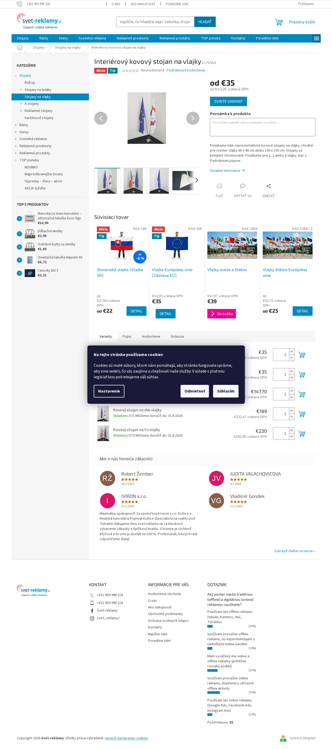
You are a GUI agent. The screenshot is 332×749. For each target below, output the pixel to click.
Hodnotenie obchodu (164, 594)
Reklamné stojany (38, 110)
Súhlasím (226, 391)
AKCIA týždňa (35, 188)
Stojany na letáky (38, 89)
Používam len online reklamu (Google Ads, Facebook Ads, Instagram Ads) (229, 705)
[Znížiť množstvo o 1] (291, 358)
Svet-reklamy (107, 610)
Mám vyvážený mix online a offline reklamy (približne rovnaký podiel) (228, 661)
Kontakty (155, 627)
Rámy (23, 125)
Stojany (25, 75)
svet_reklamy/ (108, 618)
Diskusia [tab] (177, 336)
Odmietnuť (195, 391)
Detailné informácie (225, 170)
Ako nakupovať (143, 4)
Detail (136, 311)
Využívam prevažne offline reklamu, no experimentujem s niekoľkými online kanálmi (231, 639)
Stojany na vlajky (38, 97)
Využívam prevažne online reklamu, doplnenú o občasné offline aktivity (230, 683)
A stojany (32, 103)
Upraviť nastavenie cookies (126, 738)
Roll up (30, 82)
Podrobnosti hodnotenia (186, 70)
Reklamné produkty (34, 153)
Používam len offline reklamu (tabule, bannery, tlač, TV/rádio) (229, 617)
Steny (24, 132)
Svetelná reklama (33, 139)
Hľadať (205, 21)
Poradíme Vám (177, 4)
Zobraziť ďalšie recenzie (293, 551)
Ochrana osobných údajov (168, 620)
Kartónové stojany (39, 118)
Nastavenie (109, 391)
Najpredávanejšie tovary (44, 174)
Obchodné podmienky (165, 614)
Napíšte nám (157, 634)
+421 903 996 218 (110, 595)
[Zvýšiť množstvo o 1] (291, 352)
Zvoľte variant (228, 101)
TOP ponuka (29, 160)
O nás (116, 4)
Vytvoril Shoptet (302, 738)
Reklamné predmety (35, 146)
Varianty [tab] (105, 336)
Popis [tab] (127, 336)
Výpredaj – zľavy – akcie (43, 181)
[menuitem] (23, 38)
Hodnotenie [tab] (151, 336)
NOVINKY (31, 167)
